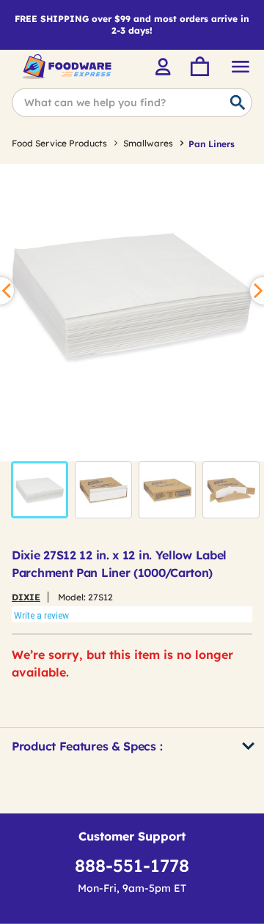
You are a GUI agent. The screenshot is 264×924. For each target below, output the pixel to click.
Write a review (41, 615)
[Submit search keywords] (237, 103)
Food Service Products (59, 143)
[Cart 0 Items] (199, 67)
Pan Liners (211, 143)
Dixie (26, 597)
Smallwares (148, 143)
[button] (39, 489)
